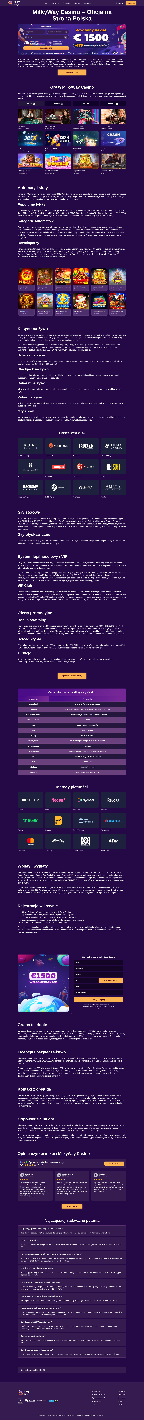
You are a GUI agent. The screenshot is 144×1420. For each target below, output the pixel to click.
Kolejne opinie (72, 1206)
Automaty (111, 103)
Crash (84, 103)
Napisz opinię (114, 1163)
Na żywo (57, 103)
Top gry (29, 103)
